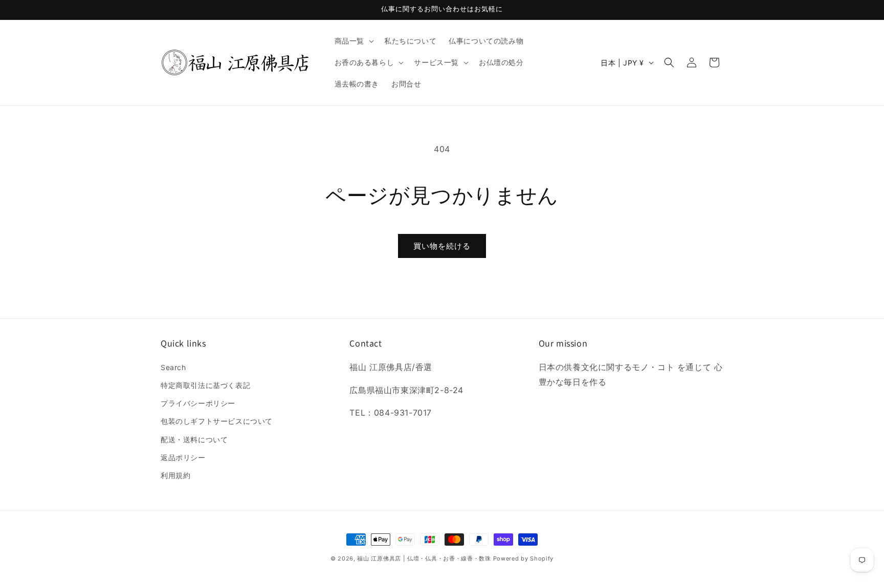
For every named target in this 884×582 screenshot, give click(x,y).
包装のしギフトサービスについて (217, 421)
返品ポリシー (183, 457)
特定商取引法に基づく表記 (205, 385)
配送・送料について (194, 439)
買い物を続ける (442, 246)
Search (173, 367)
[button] (353, 41)
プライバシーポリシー (198, 403)
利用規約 (175, 475)
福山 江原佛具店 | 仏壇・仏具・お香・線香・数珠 (424, 558)
